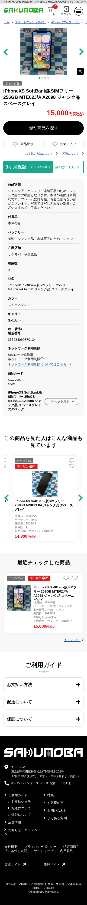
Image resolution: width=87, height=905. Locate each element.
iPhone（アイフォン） (65, 22)
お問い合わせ (56, 810)
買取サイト (12, 864)
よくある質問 (56, 818)
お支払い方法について (39, 153)
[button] (6, 498)
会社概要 (10, 847)
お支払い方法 (20, 801)
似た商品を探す (43, 128)
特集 (50, 795)
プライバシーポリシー (40, 847)
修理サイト (52, 864)
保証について (20, 814)
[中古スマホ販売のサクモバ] (43, 756)
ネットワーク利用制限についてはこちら (37, 364)
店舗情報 (14, 822)
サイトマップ (43, 851)
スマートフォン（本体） (30, 22)
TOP (7, 22)
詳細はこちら (65, 167)
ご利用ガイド (17, 795)
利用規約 (66, 851)
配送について (71, 153)
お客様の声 (55, 803)
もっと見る (72, 640)
